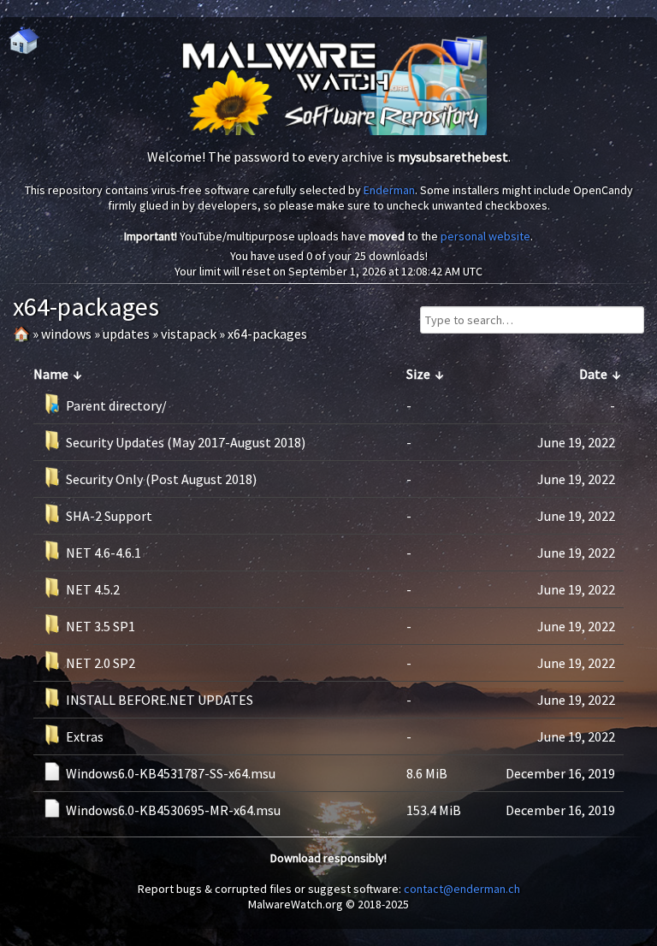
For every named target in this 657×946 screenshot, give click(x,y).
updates (126, 333)
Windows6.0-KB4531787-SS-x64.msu (170, 773)
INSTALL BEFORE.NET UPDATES (159, 699)
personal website (485, 236)
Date (593, 373)
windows (66, 333)
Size (418, 373)
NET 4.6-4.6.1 (103, 552)
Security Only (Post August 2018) (161, 479)
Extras (85, 736)
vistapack (188, 333)
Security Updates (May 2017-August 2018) (185, 442)
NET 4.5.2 (93, 589)
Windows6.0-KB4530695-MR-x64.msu (173, 810)
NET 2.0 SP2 (100, 662)
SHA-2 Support (109, 515)
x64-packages (267, 333)
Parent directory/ (116, 405)
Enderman (389, 190)
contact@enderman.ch (462, 888)
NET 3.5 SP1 (100, 626)
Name (50, 373)
